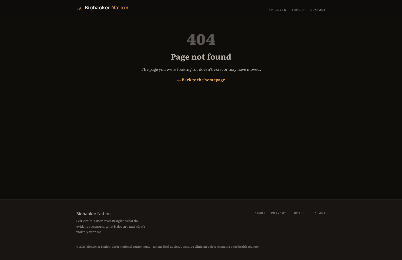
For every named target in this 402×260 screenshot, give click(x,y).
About (260, 212)
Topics (298, 9)
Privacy (278, 212)
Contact (318, 9)
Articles (277, 9)
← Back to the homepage (201, 79)
